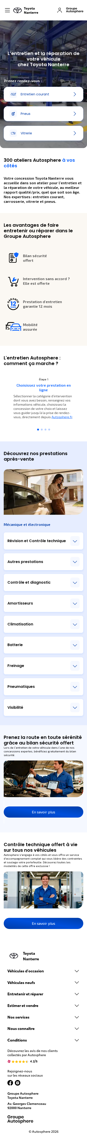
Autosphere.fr (62, 417)
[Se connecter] (59, 10)
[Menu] (7, 10)
